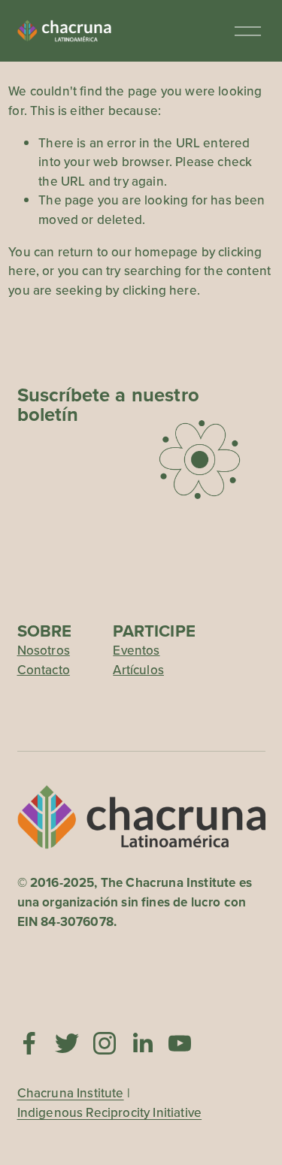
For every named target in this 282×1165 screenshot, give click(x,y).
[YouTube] (180, 1043)
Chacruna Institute (70, 1093)
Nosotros (43, 650)
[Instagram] (104, 1043)
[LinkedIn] (142, 1043)
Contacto (43, 670)
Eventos (136, 650)
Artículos (138, 670)
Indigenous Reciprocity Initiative (109, 1112)
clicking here (160, 290)
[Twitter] (67, 1043)
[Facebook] (29, 1043)
